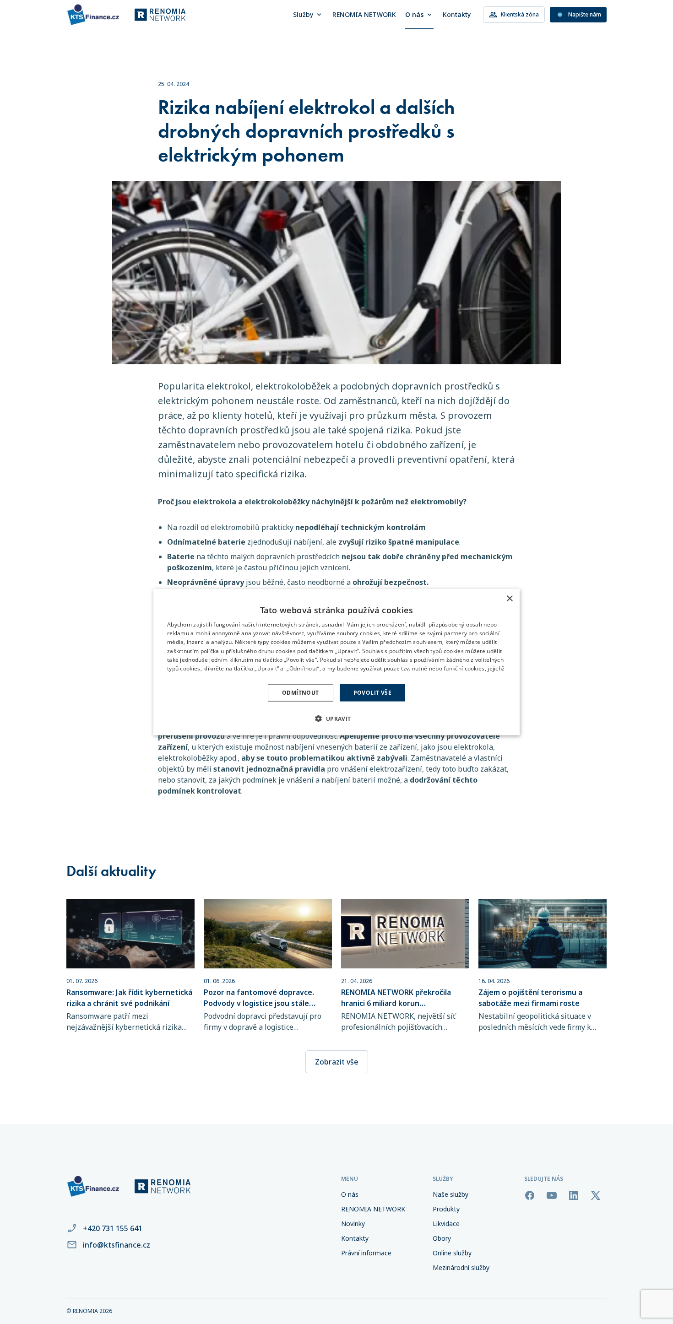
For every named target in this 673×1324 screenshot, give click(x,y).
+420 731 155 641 (112, 1228)
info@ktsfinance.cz (116, 1245)
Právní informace (366, 1252)
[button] (336, 718)
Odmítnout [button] (300, 693)
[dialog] (336, 662)
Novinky (353, 1223)
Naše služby (450, 1194)
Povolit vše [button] (372, 693)
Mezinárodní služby (461, 1267)
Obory (442, 1238)
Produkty (446, 1209)
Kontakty (457, 14)
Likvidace (446, 1223)
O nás (414, 14)
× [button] (509, 598)
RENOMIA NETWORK (364, 14)
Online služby (452, 1252)
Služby (303, 14)
